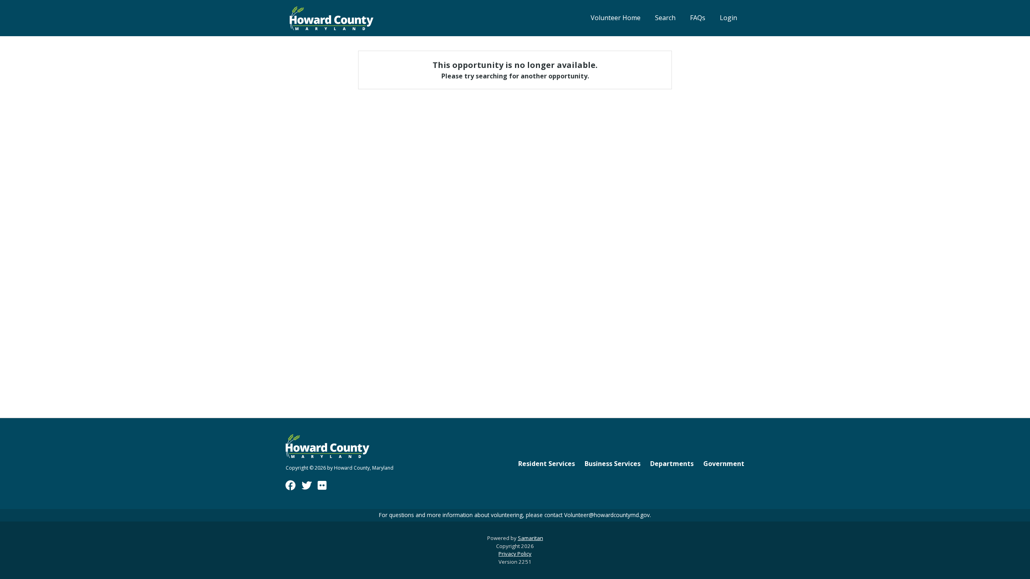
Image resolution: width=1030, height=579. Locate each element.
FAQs (697, 17)
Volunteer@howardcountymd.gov (607, 515)
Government (723, 463)
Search (665, 17)
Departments (672, 463)
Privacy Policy (515, 553)
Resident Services (546, 463)
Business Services (613, 463)
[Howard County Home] (331, 18)
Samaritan (530, 538)
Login (728, 17)
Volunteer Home (616, 17)
